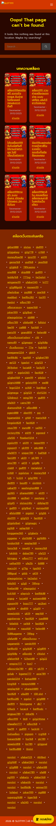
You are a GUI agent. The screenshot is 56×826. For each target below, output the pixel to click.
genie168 (14, 262)
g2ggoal (42, 744)
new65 (26, 548)
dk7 (39, 704)
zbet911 (27, 412)
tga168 (27, 357)
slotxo (27, 247)
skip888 (25, 272)
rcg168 (42, 734)
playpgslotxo (14, 317)
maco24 (12, 568)
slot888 (11, 498)
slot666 (36, 483)
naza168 (25, 628)
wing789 (28, 397)
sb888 (31, 317)
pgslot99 (12, 443)
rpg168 (11, 608)
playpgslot (29, 588)
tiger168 (32, 797)
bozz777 (28, 603)
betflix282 (28, 297)
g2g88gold (15, 287)
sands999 (30, 643)
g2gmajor (27, 342)
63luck (11, 709)
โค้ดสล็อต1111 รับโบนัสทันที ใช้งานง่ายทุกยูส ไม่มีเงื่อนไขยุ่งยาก (15, 149)
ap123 (12, 362)
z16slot (41, 653)
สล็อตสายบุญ (14, 307)
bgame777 (25, 673)
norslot (11, 757)
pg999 (11, 777)
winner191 (41, 787)
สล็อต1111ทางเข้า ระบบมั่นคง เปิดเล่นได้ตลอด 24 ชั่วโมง (15, 198)
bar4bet (41, 387)
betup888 (30, 678)
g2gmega (12, 392)
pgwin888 (12, 412)
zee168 (41, 292)
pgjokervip (13, 618)
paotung (39, 498)
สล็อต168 (32, 724)
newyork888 (28, 683)
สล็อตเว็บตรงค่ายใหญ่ (18, 337)
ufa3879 (11, 453)
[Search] (46, 46)
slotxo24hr (26, 503)
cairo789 (25, 402)
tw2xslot (40, 277)
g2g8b (36, 463)
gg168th (41, 538)
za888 (22, 327)
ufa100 (11, 438)
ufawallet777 (14, 724)
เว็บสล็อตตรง (16, 347)
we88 (45, 382)
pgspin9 (12, 448)
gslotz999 (31, 382)
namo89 (11, 342)
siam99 (29, 377)
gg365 (11, 493)
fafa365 (11, 583)
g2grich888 (13, 382)
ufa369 (11, 402)
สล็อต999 (12, 719)
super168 (32, 307)
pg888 (42, 792)
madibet (12, 297)
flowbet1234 (27, 438)
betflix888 (15, 749)
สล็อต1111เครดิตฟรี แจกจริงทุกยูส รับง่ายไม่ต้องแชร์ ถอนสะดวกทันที (16, 98)
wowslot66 (13, 613)
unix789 (11, 463)
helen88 (41, 332)
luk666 (13, 553)
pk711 (41, 668)
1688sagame (14, 633)
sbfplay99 (42, 503)
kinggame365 (15, 533)
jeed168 (42, 262)
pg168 (10, 528)
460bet (41, 757)
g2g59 (36, 608)
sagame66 (13, 643)
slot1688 (27, 538)
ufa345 (24, 802)
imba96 (30, 714)
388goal (12, 573)
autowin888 (39, 598)
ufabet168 (39, 777)
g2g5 (24, 583)
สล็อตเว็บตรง (29, 638)
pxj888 (28, 292)
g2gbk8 (13, 267)
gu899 (38, 272)
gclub (10, 673)
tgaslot (25, 362)
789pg (30, 633)
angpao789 (13, 714)
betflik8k (26, 787)
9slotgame (26, 704)
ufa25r (29, 563)
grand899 (26, 332)
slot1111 (11, 518)
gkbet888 (13, 247)
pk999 (25, 448)
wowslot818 (13, 744)
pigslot (30, 513)
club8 (10, 468)
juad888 (43, 618)
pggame (12, 538)
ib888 (41, 563)
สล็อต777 (27, 558)
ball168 (42, 453)
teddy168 (12, 277)
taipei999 (39, 443)
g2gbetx (33, 533)
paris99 (11, 332)
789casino (29, 267)
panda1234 (13, 678)
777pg (26, 277)
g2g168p (43, 342)
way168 (39, 613)
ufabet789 (29, 772)
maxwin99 (32, 287)
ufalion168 (13, 658)
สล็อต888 (31, 407)
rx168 (10, 473)
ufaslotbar (13, 292)
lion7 (30, 663)
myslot (11, 302)
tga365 (37, 568)
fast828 (39, 372)
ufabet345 (31, 282)
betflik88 (40, 593)
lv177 (45, 282)
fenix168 (12, 548)
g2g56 (42, 513)
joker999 (12, 312)
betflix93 (12, 648)
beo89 (23, 483)
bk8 (25, 719)
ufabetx (24, 777)
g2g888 (41, 699)
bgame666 (13, 417)
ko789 (28, 744)
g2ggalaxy (13, 252)
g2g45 (11, 503)
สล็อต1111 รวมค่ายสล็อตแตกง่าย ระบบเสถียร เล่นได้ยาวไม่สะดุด (40, 96)
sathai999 (15, 563)
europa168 (42, 508)
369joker (12, 367)
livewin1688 (14, 739)
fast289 (11, 458)
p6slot (42, 377)
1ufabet (13, 792)
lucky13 (40, 367)
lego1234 (14, 387)
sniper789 (27, 453)
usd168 (29, 262)
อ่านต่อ (15, 118)
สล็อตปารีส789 (15, 668)
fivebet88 (12, 588)
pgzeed (40, 433)
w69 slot (43, 558)
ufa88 (43, 772)
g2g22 (43, 658)
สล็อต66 (27, 653)
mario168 (41, 417)
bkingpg (12, 558)
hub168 (42, 347)
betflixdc (38, 709)
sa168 (26, 623)
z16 (37, 337)
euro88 (26, 427)
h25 (9, 478)
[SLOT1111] (7, 4)
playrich (25, 593)
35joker (11, 628)
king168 (11, 683)
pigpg (10, 598)
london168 (13, 543)
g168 (28, 417)
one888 (11, 272)
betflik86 (12, 357)
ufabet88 (42, 767)
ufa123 (42, 553)
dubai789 (28, 553)
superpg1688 (14, 797)
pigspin (29, 734)
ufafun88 (28, 322)
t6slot (29, 749)
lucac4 (24, 709)
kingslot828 (14, 422)
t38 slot (38, 694)
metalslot (36, 468)
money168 (40, 473)
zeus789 (12, 427)
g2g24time (39, 719)
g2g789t (33, 478)
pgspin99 (12, 603)
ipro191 (32, 257)
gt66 (24, 573)
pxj (39, 412)
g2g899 (41, 648)
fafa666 (13, 623)
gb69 (32, 352)
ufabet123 (26, 757)
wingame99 (14, 282)
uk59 (10, 372)
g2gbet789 (42, 357)
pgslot (27, 699)
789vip (36, 583)
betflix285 (13, 699)
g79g (25, 568)
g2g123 (39, 362)
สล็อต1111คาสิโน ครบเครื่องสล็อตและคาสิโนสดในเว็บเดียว (40, 198)
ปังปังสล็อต (13, 734)
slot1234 (42, 392)
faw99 (10, 327)
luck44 (35, 729)
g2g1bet (27, 312)
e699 (44, 257)
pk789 (35, 458)
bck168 (11, 593)
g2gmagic (31, 523)
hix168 (29, 739)
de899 (39, 247)
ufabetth (26, 782)
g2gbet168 (13, 377)
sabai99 (11, 488)
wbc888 (38, 448)
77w (31, 347)
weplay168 (30, 543)
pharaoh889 (26, 493)
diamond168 (14, 407)
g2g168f (27, 648)
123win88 (29, 658)
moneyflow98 (15, 257)
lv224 (19, 478)
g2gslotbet (13, 523)
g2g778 (29, 252)
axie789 (41, 673)
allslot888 (15, 513)
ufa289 (25, 694)
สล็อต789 (25, 302)
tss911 (42, 297)
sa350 (38, 427)
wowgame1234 (15, 352)
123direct (12, 397)
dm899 (24, 608)
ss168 (28, 387)
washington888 (30, 488)
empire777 (15, 663)
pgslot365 (24, 372)
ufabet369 (28, 762)
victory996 (13, 433)
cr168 (41, 252)
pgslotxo (24, 473)
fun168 (35, 327)
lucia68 (27, 367)
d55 (30, 668)
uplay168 (24, 528)
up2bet (25, 498)
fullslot (42, 322)
